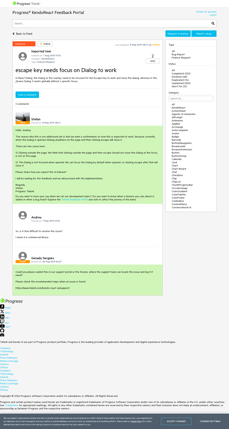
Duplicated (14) (180, 80)
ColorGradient (179, 191)
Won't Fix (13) (179, 86)
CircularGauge (179, 188)
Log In (212, 14)
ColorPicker (178, 197)
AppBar (176, 123)
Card (174, 162)
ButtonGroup (179, 155)
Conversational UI (181, 207)
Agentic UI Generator (184, 114)
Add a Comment (27, 94)
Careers (4, 364)
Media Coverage (9, 361)
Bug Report (178, 54)
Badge (175, 136)
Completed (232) (181, 73)
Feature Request (181, 57)
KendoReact (178, 107)
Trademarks (11, 405)
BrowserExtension (182, 149)
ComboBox (178, 201)
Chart (175, 165)
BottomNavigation (182, 143)
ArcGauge (177, 127)
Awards (4, 354)
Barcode (176, 139)
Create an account (206, 11)
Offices (4, 367)
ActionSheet (179, 110)
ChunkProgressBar (182, 184)
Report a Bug (203, 33)
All (173, 51)
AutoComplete (180, 130)
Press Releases (8, 357)
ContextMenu (179, 204)
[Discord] (2, 335)
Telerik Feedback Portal (74, 199)
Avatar (175, 133)
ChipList (176, 181)
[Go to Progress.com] (11, 302)
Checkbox (177, 175)
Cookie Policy (136, 421)
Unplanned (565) (181, 83)
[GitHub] (2, 331)
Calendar (177, 159)
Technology (6, 351)
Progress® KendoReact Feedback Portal (48, 12)
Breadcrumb (178, 146)
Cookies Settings (210, 421)
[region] (114, 421)
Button (175, 152)
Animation (177, 120)
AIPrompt (177, 117)
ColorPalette (179, 194)
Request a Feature (178, 33)
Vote (152, 61)
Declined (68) (179, 76)
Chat (174, 172)
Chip (174, 178)
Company (5, 348)
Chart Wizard (179, 168)
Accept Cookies (176, 421)
